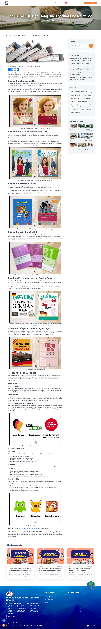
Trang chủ (8, 35)
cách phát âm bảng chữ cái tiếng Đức (28, 528)
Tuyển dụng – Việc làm (26, 2)
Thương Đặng (13, 66)
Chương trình (45, 2)
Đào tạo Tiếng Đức (36, 66)
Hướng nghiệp (87, 98)
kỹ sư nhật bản (74, 104)
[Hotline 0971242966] (3, 625)
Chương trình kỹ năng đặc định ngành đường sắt (81, 92)
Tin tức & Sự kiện (16, 35)
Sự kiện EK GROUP (86, 104)
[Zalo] (88, 626)
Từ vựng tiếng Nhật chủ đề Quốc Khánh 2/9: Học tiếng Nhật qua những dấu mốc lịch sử (20, 570)
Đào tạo (37, 2)
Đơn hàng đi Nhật (75, 112)
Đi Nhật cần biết (86, 109)
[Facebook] (94, 626)
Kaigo (73, 101)
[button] (81, 3)
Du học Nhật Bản (87, 95)
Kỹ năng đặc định (82, 101)
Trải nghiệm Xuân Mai (76, 106)
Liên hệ (61, 2)
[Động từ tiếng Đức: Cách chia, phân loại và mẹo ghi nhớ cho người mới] (80, 556)
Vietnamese (69, 2)
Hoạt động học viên (76, 98)
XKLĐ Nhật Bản (75, 109)
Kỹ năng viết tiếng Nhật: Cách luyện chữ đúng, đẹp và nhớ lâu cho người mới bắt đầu (50, 570)
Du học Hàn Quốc (75, 95)
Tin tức (54, 2)
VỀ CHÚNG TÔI (14, 2)
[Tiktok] (91, 626)
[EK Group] (6, 3)
